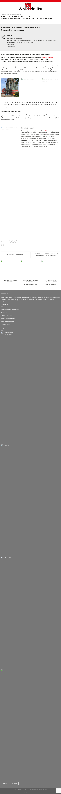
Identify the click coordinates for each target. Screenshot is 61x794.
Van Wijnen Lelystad (47, 57)
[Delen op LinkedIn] (9, 21)
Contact (45, 789)
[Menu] (2, 7)
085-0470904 (7, 445)
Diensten (20, 789)
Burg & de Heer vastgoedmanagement (11, 14)
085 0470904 (7, 557)
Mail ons (6, 670)
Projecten (26, 789)
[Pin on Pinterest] (7, 21)
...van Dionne (34, 792)
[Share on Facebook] (3, 21)
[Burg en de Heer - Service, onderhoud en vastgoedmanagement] (30, 6)
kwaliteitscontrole (47, 130)
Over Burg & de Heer (36, 789)
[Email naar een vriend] (6, 21)
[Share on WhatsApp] (1, 21)
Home (15, 789)
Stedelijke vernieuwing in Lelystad (13, 254)
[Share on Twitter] (4, 21)
